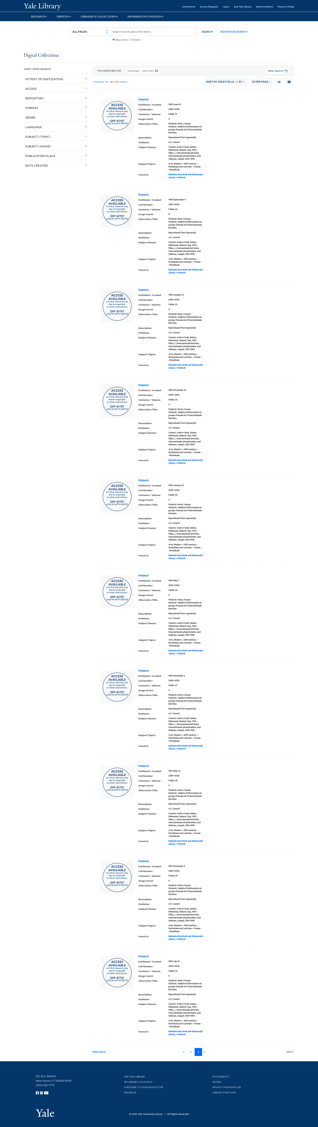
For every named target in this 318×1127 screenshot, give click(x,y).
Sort (224, 81)
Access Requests (209, 6)
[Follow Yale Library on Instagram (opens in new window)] (41, 1092)
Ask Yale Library (243, 6)
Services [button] (63, 16)
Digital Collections (41, 55)
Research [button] (38, 16)
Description (121, 39)
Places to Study (286, 6)
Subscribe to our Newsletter (143, 1087)
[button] (207, 31)
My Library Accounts (138, 1082)
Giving (216, 1082)
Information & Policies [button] (144, 16)
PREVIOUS (99, 1051)
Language (33, 127)
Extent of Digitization (44, 79)
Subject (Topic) (38, 137)
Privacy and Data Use (226, 1087)
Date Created (36, 165)
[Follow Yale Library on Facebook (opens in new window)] (37, 1092)
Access (31, 89)
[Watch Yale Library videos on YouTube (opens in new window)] (46, 1092)
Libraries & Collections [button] (98, 16)
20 (260, 81)
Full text (136, 39)
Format (31, 108)
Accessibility (220, 1076)
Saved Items (188, 6)
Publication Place (40, 156)
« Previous (98, 81)
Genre (30, 117)
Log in (226, 6)
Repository (34, 98)
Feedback (130, 1092)
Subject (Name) (38, 146)
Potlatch (143, 99)
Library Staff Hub (224, 1092)
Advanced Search (233, 31)
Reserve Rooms (264, 6)
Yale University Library (44, 6)
